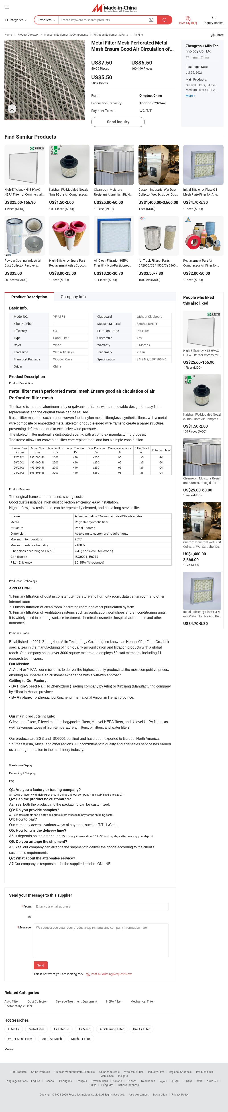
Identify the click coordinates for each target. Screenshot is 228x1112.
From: (26, 906)
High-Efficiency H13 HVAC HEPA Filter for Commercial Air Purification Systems (201, 352)
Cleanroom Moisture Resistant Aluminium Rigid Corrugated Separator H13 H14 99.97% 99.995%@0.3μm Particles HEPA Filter (202, 480)
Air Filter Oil (61, 1029)
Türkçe (92, 1085)
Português (65, 1081)
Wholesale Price (133, 1072)
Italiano (117, 1081)
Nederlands (148, 1081)
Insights (123, 1076)
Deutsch (131, 1081)
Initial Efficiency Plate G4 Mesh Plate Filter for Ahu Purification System (202, 614)
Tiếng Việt (107, 1085)
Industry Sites (156, 1072)
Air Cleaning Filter (112, 1029)
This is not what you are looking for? (58, 974)
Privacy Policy (180, 1094)
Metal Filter (36, 1029)
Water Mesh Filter (20, 1039)
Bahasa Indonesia (129, 1085)
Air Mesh (84, 1029)
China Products (40, 1072)
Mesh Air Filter (81, 1039)
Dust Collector (37, 1001)
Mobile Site (107, 1076)
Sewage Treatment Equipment (76, 1001)
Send (40, 965)
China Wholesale (109, 1072)
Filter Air (13, 1029)
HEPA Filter (114, 1001)
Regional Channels (180, 1072)
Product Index (204, 1072)
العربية (163, 1081)
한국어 (176, 1081)
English (35, 1081)
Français (81, 1081)
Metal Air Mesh (51, 1039)
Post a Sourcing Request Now (109, 974)
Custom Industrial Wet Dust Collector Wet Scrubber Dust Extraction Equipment (202, 544)
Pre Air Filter (141, 1029)
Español (50, 1081)
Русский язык (100, 1081)
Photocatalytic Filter (18, 1006)
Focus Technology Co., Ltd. (85, 1094)
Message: (24, 927)
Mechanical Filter (142, 1001)
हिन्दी (199, 1081)
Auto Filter (11, 1001)
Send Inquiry (118, 121)
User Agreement (139, 1094)
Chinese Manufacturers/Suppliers (75, 1072)
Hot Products (18, 1072)
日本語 (188, 1081)
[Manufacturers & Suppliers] (114, 7)
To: (29, 917)
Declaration (160, 1094)
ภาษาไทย (212, 1081)
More (189, 95)
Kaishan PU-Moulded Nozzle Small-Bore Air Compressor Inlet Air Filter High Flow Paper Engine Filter (202, 416)
